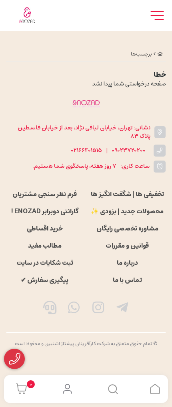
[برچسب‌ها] (86, 103)
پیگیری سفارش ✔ (44, 280)
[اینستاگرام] (98, 309)
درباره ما (127, 262)
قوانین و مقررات (127, 245)
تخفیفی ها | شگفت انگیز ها (127, 194)
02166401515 (86, 150)
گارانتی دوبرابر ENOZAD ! (44, 211)
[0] (19, 389)
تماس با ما (127, 280)
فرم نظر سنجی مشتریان (44, 194)
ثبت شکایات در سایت (44, 262)
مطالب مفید (45, 245)
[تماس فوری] (49, 309)
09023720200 (129, 150)
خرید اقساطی (45, 228)
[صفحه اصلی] (160, 54)
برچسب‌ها (141, 54)
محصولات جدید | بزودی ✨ (127, 211)
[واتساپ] (74, 309)
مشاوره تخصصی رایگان (127, 228)
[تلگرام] (122, 309)
